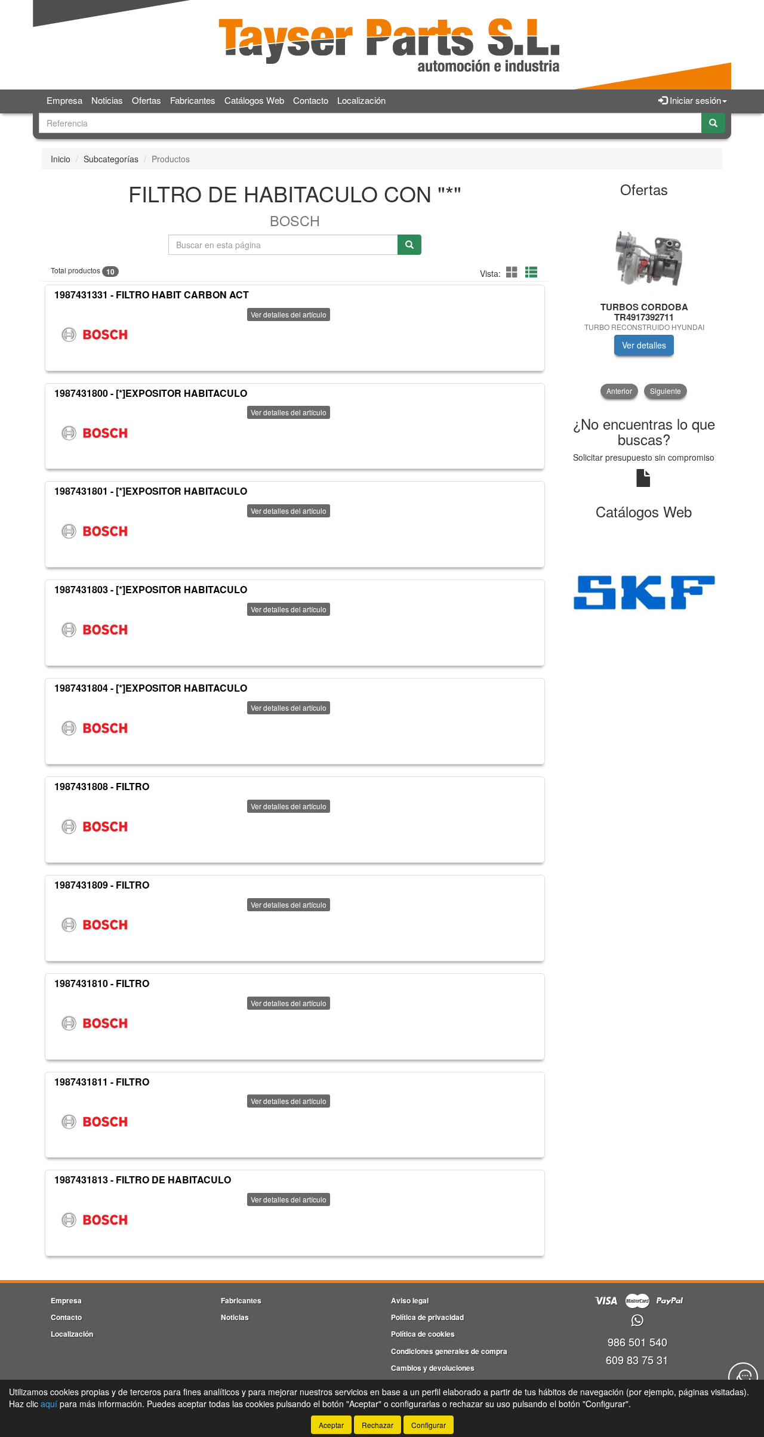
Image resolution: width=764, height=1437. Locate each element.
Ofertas (146, 100)
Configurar (428, 1425)
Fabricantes (192, 100)
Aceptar (331, 1425)
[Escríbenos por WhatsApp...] (637, 1321)
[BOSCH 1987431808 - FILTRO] (94, 826)
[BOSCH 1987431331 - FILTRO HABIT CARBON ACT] (94, 335)
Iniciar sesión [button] (694, 100)
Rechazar (377, 1425)
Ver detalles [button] (644, 345)
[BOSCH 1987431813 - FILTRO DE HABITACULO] (94, 1220)
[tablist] (644, 301)
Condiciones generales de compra (449, 1351)
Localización (361, 100)
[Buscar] (713, 123)
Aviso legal (410, 1300)
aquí (49, 1404)
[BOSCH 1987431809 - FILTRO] (94, 925)
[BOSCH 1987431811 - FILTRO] (94, 1121)
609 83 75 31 (637, 1359)
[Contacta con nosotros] (743, 1377)
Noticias (107, 100)
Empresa (64, 100)
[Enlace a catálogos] (644, 590)
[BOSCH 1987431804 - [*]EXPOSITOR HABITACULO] (94, 728)
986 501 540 (637, 1341)
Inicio (60, 159)
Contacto (310, 100)
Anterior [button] (619, 391)
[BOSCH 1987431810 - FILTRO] (94, 1023)
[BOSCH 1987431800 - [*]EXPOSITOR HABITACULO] (94, 432)
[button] (513, 271)
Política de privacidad (427, 1317)
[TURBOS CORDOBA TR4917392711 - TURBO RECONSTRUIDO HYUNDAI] (644, 250)
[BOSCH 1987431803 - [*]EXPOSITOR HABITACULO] (94, 629)
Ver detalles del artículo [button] (288, 314)
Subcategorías (111, 159)
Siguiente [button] (665, 391)
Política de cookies (423, 1333)
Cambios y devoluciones (433, 1367)
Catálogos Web (254, 100)
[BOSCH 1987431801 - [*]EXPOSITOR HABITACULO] (94, 531)
